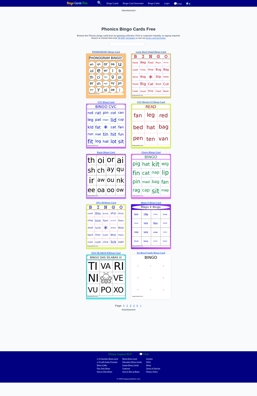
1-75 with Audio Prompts (107, 362)
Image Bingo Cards (130, 365)
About (148, 365)
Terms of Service (153, 368)
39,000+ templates (126, 38)
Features (126, 368)
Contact (149, 359)
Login (166, 3)
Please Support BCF (120, 354)
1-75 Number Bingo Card (107, 359)
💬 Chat (144, 354)
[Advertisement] (128, 18)
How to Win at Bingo (130, 372)
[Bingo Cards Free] (77, 5)
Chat (178, 3)
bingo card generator (155, 38)
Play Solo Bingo (103, 368)
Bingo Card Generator (133, 3)
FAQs (148, 362)
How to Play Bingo (104, 372)
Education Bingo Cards (132, 362)
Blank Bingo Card (129, 359)
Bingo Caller (154, 3)
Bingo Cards (112, 3)
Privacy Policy (152, 372)
